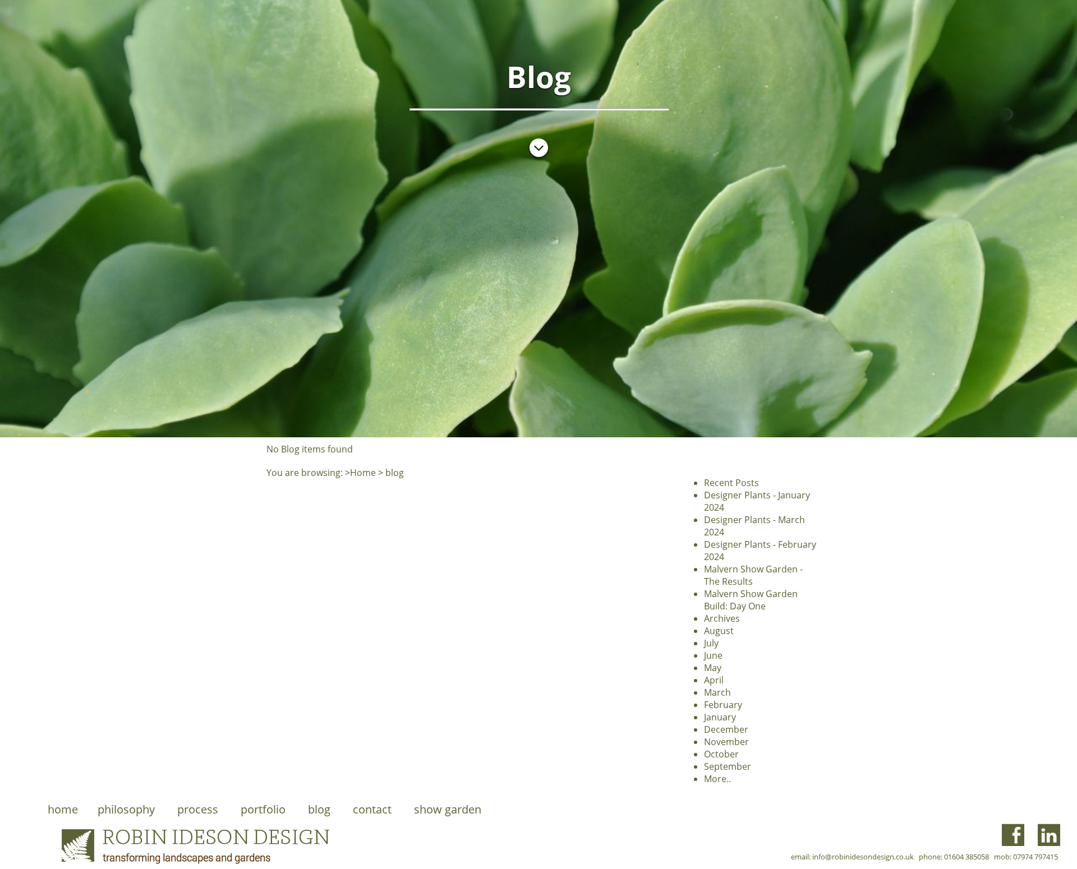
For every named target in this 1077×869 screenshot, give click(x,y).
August (719, 631)
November (726, 742)
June (713, 655)
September (727, 766)
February (723, 705)
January (720, 717)
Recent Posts (731, 483)
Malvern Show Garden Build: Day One (751, 600)
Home (363, 472)
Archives (722, 618)
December (726, 729)
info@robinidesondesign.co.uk (863, 857)
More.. (717, 779)
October (721, 754)
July (711, 643)
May (712, 668)
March (717, 692)
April (714, 680)
